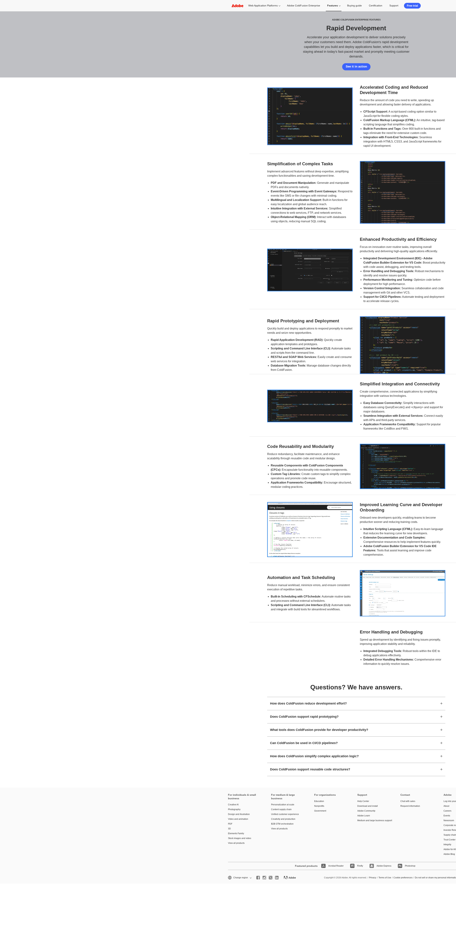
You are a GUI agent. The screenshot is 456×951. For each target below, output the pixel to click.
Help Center (363, 801)
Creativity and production (283, 819)
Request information (410, 806)
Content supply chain (281, 809)
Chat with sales (407, 801)
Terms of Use (385, 877)
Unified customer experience (285, 814)
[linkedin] (277, 877)
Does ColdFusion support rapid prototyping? (304, 716)
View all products (236, 843)
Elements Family (236, 833)
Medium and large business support (373, 820)
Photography (234, 809)
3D (229, 828)
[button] (239, 877)
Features (332, 5)
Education (319, 801)
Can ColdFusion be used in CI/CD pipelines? (304, 743)
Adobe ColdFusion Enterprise (303, 5)
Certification (375, 5)
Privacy (372, 877)
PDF (230, 824)
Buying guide (354, 5)
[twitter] (270, 877)
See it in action (356, 66)
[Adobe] (237, 5)
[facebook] (258, 877)
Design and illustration (239, 814)
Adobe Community (366, 811)
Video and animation (238, 819)
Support (393, 5)
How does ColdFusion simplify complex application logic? (314, 756)
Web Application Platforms (263, 5)
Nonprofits (319, 806)
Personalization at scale (282, 804)
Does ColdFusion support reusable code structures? (310, 769)
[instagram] (264, 877)
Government (320, 811)
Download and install (367, 806)
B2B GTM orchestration (282, 824)
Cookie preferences (403, 877)
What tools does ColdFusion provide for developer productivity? (319, 730)
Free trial (412, 5)
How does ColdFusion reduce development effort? (308, 703)
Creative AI (233, 804)
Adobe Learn (363, 815)
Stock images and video (239, 838)
